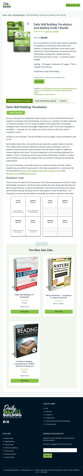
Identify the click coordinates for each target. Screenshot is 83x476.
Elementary (40, 94)
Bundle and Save (56, 88)
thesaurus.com (14, 173)
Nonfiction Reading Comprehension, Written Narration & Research (24, 364)
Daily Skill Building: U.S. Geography (24, 296)
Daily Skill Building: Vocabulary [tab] (19, 101)
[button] (28, 24)
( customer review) (51, 31)
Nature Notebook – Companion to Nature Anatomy (59, 296)
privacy (54, 444)
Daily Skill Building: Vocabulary (52, 90)
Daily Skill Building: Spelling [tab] (45, 101)
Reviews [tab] (63, 101)
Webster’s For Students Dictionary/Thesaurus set (39, 171)
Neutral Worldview (50, 94)
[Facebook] (4, 422)
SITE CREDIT (44, 472)
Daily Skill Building (46, 88)
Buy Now (39, 81)
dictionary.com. (30, 173)
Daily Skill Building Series (69, 88)
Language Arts (38, 90)
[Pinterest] (7, 422)
